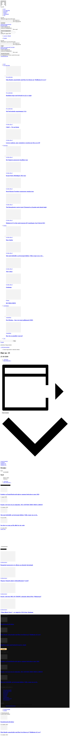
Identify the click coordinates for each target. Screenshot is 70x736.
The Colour (9, 271)
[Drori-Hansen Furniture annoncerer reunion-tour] (13, 187)
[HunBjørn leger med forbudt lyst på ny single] (13, 91)
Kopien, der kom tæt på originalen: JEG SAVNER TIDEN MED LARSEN (22, 504)
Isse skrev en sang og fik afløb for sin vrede (13, 525)
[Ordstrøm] (13, 283)
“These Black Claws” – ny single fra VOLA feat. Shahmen (17, 612)
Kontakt (5, 38)
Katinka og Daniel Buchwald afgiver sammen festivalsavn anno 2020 (20, 494)
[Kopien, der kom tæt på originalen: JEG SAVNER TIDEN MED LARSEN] (4, 502)
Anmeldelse (8, 317)
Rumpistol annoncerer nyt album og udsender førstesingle (17, 565)
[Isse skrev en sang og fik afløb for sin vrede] (4, 522)
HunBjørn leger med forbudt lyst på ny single (19, 95)
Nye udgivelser (6, 10)
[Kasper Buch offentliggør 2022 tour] (13, 171)
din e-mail (15, 29)
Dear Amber (9, 240)
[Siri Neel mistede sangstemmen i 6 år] (13, 107)
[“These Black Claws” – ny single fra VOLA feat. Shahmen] (8, 608)
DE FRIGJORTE (11, 303)
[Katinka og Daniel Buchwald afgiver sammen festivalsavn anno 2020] (4, 491)
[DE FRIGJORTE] (13, 299)
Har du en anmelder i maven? (14, 336)
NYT (4, 9)
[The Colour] (13, 267)
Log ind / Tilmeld (7, 35)
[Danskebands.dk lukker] (4, 621)
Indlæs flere (3, 529)
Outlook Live (3, 465)
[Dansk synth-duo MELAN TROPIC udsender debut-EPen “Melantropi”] (8, 592)
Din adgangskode (17, 21)
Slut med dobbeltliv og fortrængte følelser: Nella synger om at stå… (25, 256)
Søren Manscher (7, 360)
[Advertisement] (17, 59)
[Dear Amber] (13, 236)
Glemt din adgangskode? (6, 24)
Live (4, 15)
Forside (2, 342)
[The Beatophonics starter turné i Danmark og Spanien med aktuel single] (13, 203)
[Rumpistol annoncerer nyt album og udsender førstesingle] (8, 561)
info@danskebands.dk (10, 705)
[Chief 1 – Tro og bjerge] (13, 123)
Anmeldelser (6, 14)
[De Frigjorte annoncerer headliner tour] (13, 156)
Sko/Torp (5, 359)
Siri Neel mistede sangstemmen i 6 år (16, 111)
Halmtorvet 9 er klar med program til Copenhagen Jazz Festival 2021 (25, 223)
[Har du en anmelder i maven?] (13, 332)
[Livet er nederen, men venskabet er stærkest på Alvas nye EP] (13, 139)
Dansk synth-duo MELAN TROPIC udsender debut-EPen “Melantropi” (21, 596)
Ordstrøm (9, 287)
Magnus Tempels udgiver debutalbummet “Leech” (15, 580)
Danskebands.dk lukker (7, 624)
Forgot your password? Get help (7, 47)
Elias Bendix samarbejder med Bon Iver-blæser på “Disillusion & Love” (26, 80)
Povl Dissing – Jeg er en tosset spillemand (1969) (19, 320)
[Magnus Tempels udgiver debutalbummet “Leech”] (8, 577)
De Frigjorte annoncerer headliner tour (17, 160)
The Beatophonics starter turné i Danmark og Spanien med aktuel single (26, 207)
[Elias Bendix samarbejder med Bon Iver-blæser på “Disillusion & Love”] (13, 75)
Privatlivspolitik (4, 25)
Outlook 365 (3, 463)
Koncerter (5, 11)
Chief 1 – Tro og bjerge (12, 127)
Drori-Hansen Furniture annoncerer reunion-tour (20, 191)
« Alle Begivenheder (5, 347)
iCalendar (3, 462)
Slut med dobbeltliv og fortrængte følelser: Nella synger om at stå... (19, 515)
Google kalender (4, 461)
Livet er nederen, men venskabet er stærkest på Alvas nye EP (23, 143)
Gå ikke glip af (9, 124)
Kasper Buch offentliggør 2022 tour (16, 175)
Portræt (4, 12)
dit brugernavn (16, 20)
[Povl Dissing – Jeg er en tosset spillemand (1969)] (13, 316)
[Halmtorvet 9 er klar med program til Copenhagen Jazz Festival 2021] (13, 219)
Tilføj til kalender (5, 412)
